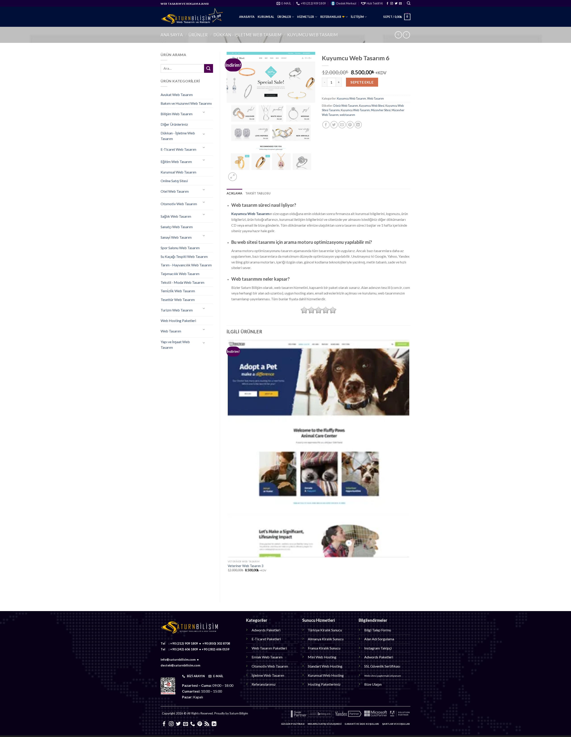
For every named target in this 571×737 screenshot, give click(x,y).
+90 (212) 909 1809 (184, 643)
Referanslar (332, 17)
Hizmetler (305, 17)
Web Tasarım (171, 331)
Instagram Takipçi (378, 648)
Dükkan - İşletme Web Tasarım (247, 34)
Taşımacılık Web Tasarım (180, 273)
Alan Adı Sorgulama (379, 639)
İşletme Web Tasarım (268, 675)
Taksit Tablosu (258, 193)
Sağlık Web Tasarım (176, 216)
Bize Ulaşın (373, 684)
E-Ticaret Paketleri (266, 639)
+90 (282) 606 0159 (215, 649)
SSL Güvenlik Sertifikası (382, 666)
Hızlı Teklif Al (375, 3)
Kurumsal (266, 17)
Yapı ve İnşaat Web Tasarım (175, 345)
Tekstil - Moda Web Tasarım (182, 282)
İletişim (357, 17)
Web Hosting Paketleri (178, 320)
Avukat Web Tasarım (177, 94)
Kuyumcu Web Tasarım (312, 34)
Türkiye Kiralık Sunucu (325, 630)
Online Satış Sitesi (174, 181)
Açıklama (234, 193)
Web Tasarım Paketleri (269, 648)
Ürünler (284, 17)
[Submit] (208, 68)
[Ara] (408, 3)
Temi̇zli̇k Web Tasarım (178, 291)
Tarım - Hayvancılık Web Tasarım (186, 265)
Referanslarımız (264, 684)
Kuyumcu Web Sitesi (371, 105)
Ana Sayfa (172, 34)
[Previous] (228, 587)
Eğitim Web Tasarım (176, 161)
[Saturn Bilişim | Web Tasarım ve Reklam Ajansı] (196, 17)
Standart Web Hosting (325, 666)
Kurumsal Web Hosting (326, 675)
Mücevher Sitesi (381, 110)
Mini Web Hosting (322, 657)
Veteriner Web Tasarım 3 (245, 566)
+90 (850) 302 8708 (216, 643)
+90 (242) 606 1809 (184, 649)
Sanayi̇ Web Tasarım (176, 237)
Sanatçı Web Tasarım (177, 227)
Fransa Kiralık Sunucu (324, 648)
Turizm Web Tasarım (177, 310)
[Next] (243, 174)
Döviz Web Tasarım (345, 105)
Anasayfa (246, 17)
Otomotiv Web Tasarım (179, 204)
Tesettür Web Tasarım (178, 299)
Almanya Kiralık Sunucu (325, 639)
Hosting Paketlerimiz (324, 684)
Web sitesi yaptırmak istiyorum (382, 675)
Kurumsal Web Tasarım (178, 172)
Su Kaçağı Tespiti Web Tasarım (184, 256)
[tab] (234, 193)
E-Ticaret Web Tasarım (178, 149)
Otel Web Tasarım (175, 191)
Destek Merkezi (346, 3)
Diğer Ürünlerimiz (174, 124)
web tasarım (347, 115)
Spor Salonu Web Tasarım (180, 248)
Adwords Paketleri (266, 630)
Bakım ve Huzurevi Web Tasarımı (186, 103)
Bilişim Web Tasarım (176, 114)
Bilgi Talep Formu (377, 630)
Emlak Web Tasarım (267, 657)
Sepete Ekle (361, 82)
